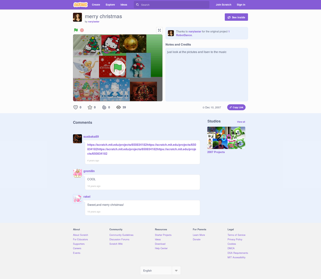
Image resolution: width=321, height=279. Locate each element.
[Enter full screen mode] (159, 30)
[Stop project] (82, 30)
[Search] (137, 4)
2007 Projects (216, 152)
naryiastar (93, 21)
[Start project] (76, 30)
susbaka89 (91, 136)
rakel (86, 196)
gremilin (89, 171)
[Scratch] (80, 4)
